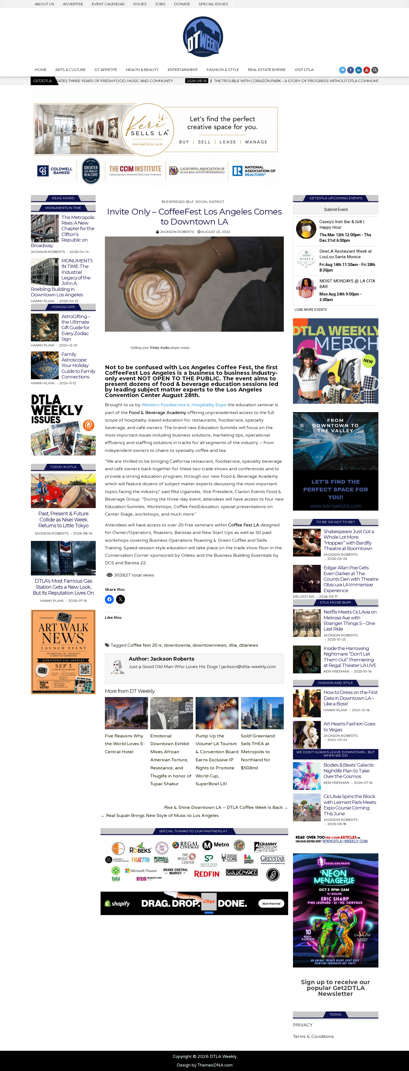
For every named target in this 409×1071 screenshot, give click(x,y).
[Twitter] (342, 70)
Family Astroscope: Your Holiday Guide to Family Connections (78, 365)
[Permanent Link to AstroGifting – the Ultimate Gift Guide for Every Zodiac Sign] (45, 327)
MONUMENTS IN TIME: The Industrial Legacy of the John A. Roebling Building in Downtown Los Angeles (62, 277)
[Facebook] (350, 70)
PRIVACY (303, 1025)
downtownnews (209, 645)
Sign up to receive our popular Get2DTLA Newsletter (335, 988)
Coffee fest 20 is (144, 645)
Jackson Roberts (177, 232)
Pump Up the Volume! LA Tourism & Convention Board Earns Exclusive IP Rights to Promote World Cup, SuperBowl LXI (217, 760)
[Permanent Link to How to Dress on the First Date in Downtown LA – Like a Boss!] (307, 703)
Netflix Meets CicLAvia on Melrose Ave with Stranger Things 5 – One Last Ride (350, 620)
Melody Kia (303, 596)
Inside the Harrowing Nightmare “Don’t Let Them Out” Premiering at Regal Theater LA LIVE (350, 657)
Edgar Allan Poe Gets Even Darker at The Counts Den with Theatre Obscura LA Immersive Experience (351, 579)
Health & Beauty (142, 69)
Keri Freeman (336, 671)
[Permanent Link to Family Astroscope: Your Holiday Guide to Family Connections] (45, 365)
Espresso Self (180, 202)
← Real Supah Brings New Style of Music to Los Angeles (159, 815)
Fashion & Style (223, 69)
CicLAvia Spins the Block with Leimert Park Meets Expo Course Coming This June (350, 805)
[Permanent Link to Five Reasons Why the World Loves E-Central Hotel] (126, 713)
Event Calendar (108, 4)
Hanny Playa (43, 301)
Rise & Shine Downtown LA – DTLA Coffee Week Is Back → (226, 807)
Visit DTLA (304, 69)
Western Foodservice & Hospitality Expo (184, 405)
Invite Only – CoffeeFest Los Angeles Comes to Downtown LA (194, 216)
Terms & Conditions (313, 1036)
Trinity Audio (159, 348)
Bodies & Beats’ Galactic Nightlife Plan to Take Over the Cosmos (349, 770)
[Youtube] (366, 70)
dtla (233, 645)
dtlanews (248, 645)
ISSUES (140, 4)
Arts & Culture (70, 69)
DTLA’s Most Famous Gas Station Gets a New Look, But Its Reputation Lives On (63, 587)
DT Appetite (106, 69)
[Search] (374, 70)
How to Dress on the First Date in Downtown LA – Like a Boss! (351, 698)
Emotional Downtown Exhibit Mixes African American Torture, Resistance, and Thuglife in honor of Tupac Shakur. (170, 760)
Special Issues (213, 4)
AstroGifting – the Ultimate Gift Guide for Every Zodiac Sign (75, 328)
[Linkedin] (358, 70)
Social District (209, 202)
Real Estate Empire (267, 69)
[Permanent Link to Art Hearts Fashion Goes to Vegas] (307, 735)
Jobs (160, 4)
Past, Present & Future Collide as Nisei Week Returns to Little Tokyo (63, 520)
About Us (44, 4)
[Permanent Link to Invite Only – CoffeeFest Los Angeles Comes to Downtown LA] (194, 284)
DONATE (182, 4)
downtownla (177, 645)
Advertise (73, 4)
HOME (40, 69)
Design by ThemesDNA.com (205, 1065)
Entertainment (183, 69)
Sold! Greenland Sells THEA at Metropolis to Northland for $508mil (258, 752)
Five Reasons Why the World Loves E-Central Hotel (125, 744)
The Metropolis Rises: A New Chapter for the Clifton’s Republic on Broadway (62, 231)
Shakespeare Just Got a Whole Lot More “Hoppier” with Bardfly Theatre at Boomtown (349, 540)
